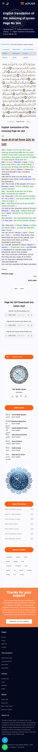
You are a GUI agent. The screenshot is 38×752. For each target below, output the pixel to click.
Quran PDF (5, 664)
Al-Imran (22, 574)
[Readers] (26, 396)
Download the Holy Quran (18, 621)
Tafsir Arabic (16, 49)
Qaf (15, 570)
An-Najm (29, 570)
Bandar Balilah (24, 331)
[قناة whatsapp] (5, 747)
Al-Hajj (8, 574)
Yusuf (14, 574)
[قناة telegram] (5, 740)
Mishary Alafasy (21, 311)
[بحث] (7, 357)
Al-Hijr (22, 561)
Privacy (4, 637)
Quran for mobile (7, 709)
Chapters (4, 685)
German (4, 57)
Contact (4, 647)
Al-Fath (26, 557)
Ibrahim (8, 570)
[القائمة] (3, 3)
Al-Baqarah (9, 557)
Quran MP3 (5, 668)
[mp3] (12, 396)
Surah (3, 682)
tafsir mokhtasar (28, 49)
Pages (3, 688)
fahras (16, 288)
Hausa (14, 57)
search (22, 288)
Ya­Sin (25, 566)
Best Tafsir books (7, 706)
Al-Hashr (18, 557)
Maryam (15, 561)
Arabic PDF (5, 699)
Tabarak (21, 570)
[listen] (21, 396)
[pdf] (17, 396)
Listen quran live (7, 661)
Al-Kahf (8, 561)
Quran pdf (4, 703)
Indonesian (15, 53)
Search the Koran (7, 658)
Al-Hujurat (9, 566)
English (4, 53)
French (25, 53)
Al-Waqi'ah (18, 566)
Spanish (25, 57)
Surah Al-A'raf (6, 44)
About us (4, 644)
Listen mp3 (5, 49)
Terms (3, 640)
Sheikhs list (5, 678)
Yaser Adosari (24, 321)
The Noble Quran (8, 29)
